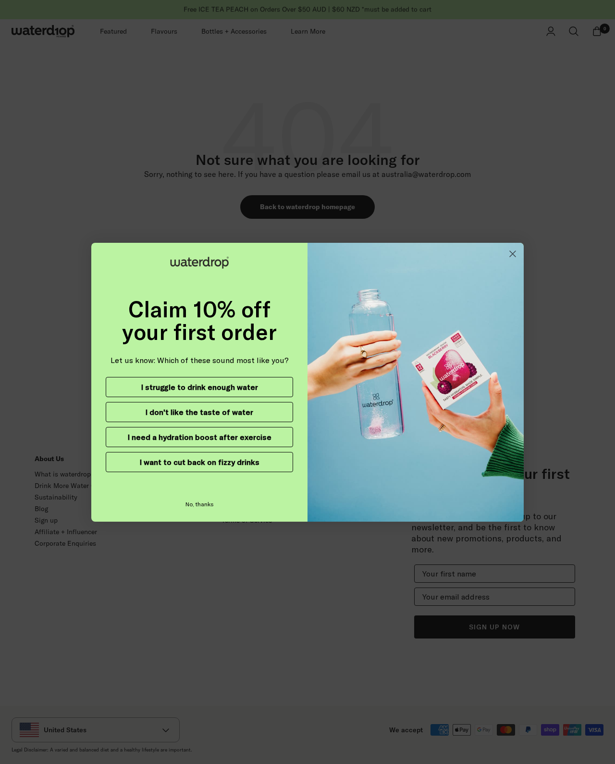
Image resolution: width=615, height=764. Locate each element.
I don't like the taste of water (199, 412)
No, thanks (199, 504)
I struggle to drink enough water (199, 387)
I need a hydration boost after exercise (199, 437)
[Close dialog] (512, 254)
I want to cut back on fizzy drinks (199, 462)
